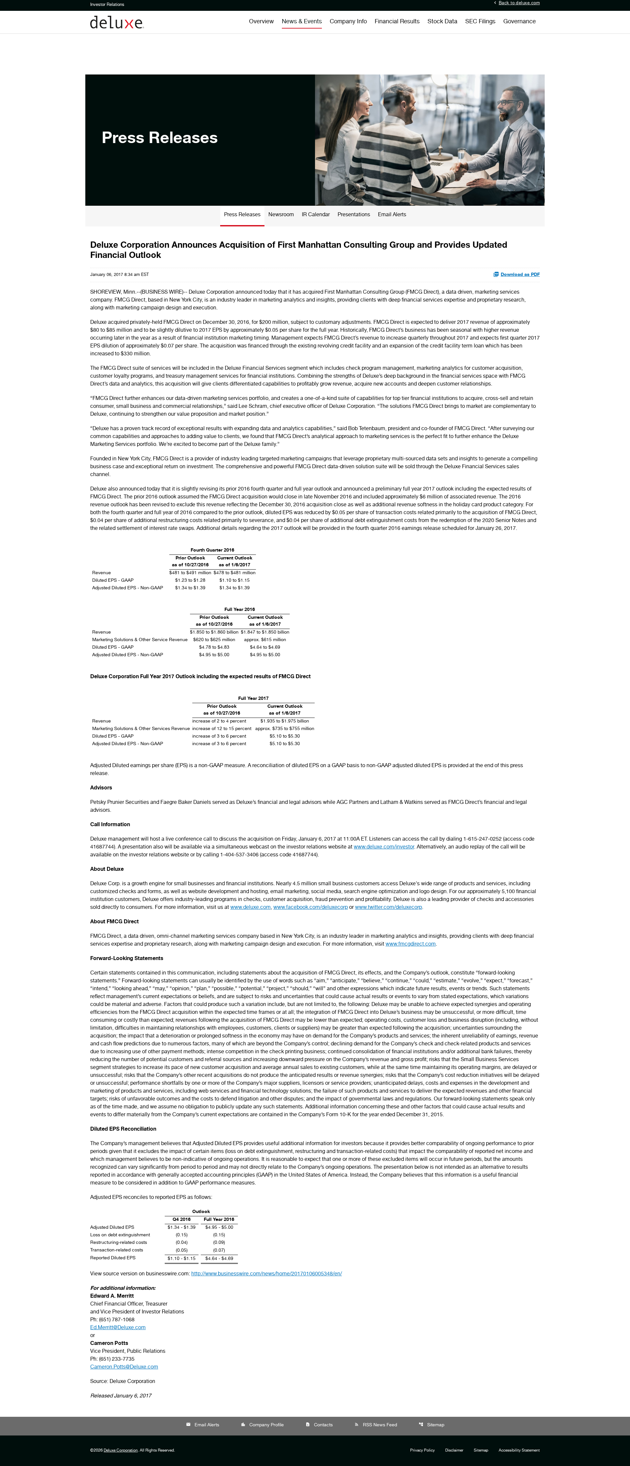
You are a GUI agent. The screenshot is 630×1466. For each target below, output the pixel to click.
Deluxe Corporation (121, 1451)
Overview (261, 22)
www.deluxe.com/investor (384, 847)
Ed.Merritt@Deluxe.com (118, 1328)
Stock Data (442, 22)
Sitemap (431, 1425)
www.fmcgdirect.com (411, 944)
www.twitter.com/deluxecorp (388, 908)
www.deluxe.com (250, 908)
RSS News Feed (375, 1425)
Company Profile (262, 1425)
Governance (519, 22)
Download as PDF (520, 275)
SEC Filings (480, 22)
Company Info (348, 22)
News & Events (302, 22)
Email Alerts (392, 215)
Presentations (354, 215)
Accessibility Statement (519, 1451)
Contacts (319, 1425)
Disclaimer (454, 1451)
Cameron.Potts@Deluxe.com (124, 1367)
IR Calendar (316, 215)
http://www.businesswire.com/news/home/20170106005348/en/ (266, 1274)
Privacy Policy (422, 1451)
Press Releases (242, 215)
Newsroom (281, 215)
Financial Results (397, 22)
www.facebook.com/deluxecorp (310, 908)
